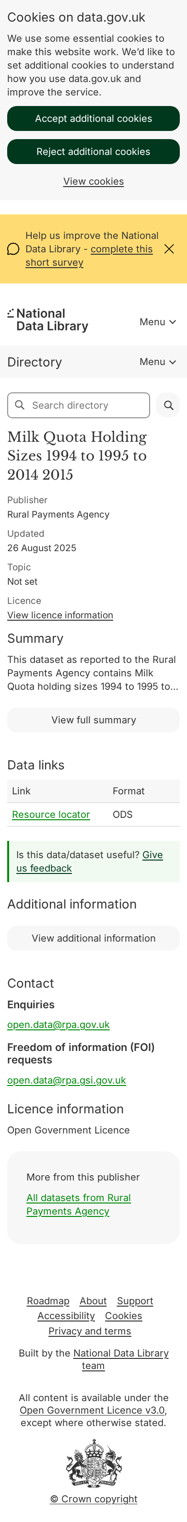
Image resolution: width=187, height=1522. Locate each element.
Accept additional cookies (93, 118)
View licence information (60, 615)
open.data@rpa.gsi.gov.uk (66, 1080)
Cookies (123, 1315)
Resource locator (51, 814)
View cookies (93, 181)
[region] (93, 802)
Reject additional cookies (93, 151)
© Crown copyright (94, 1499)
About (93, 1301)
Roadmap (48, 1301)
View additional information (94, 938)
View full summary (93, 720)
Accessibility (66, 1315)
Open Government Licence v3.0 (92, 1410)
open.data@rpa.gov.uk (58, 1024)
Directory (34, 361)
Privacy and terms (89, 1331)
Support (135, 1301)
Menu (152, 322)
